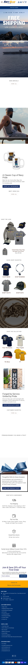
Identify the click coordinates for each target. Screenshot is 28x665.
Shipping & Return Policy (7, 608)
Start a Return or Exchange (8, 627)
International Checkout (7, 610)
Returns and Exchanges (14, 585)
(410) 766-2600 (6, 596)
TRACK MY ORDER (14, 7)
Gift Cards (4, 612)
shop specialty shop (11, 405)
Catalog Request (5, 613)
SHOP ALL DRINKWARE (11, 186)
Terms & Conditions (6, 635)
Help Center (4, 606)
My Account (4, 629)
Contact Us (14, 582)
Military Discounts (6, 631)
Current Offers (5, 617)
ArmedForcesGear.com (7, 645)
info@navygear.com (7, 598)
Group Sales (4, 633)
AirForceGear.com (6, 647)
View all (14, 83)
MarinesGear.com (6, 649)
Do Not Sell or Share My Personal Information (12, 636)
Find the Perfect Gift (11, 488)
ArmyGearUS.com (6, 650)
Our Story (4, 643)
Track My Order (5, 626)
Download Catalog (6, 615)
